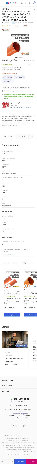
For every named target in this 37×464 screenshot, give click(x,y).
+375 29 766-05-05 (21, 401)
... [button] (13, 23)
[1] (2, 26)
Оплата (22, 136)
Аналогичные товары (10, 263)
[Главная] (2, 22)
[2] (4, 26)
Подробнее (27, 107)
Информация (8, 386)
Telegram (13, 426)
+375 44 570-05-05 (21, 399)
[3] (6, 26)
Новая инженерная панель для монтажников (14, 361)
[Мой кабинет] (30, 3)
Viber (18, 426)
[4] (7, 26)
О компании (7, 380)
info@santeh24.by (20, 405)
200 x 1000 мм (19, 77)
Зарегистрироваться (16, 107)
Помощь (5, 391)
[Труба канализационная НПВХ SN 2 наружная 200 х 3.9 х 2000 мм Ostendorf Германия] (18, 44)
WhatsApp (24, 426)
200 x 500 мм (7, 77)
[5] (9, 26)
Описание (8, 136)
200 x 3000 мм (8, 81)
